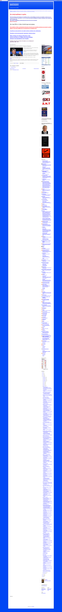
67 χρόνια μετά (43, 330)
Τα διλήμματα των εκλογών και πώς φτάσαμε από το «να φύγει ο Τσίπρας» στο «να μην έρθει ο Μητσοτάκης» (46, 251)
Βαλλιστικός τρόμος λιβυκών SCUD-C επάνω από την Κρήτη (47, 498)
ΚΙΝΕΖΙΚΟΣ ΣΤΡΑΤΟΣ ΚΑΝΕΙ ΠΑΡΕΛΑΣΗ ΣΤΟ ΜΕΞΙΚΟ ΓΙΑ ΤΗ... (47, 419)
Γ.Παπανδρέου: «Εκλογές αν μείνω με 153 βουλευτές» (47, 513)
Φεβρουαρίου (44, 572)
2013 (43, 374)
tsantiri (43, 258)
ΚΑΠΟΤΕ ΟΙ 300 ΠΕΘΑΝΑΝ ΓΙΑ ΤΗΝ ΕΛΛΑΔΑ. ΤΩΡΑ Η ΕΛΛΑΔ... (47, 410)
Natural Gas (43, 59)
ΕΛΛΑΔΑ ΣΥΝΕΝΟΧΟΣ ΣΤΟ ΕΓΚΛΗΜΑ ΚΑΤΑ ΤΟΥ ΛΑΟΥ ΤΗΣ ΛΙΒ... (47, 501)
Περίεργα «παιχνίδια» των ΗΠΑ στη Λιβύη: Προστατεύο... (47, 521)
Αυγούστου (44, 381)
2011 (43, 376)
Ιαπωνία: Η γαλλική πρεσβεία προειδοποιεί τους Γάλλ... (46, 559)
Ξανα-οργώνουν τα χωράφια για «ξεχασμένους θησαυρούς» (46, 393)
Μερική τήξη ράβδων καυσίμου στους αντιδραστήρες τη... (47, 402)
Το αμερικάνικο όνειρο (45, 463)
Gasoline (43, 60)
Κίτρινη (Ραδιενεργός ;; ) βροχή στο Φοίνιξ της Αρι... (47, 427)
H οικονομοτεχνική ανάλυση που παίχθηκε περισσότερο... (46, 534)
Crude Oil (43, 58)
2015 (43, 372)
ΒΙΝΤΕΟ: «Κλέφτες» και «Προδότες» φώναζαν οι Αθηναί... (47, 455)
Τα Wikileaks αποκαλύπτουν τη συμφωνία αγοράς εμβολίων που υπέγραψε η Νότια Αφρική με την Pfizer (46, 165)
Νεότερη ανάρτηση (12, 68)
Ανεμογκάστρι (44, 317)
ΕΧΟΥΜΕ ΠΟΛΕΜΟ (44, 313)
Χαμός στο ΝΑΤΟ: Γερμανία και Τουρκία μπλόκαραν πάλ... (47, 492)
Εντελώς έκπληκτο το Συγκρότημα (45, 341)
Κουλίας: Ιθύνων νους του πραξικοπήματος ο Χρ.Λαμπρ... (46, 548)
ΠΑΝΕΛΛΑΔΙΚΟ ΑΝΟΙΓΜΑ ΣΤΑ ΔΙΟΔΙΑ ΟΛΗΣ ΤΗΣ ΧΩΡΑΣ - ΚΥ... (47, 438)
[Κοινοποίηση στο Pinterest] (23, 63)
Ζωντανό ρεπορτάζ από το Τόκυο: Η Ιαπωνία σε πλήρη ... (47, 448)
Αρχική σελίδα (24, 68)
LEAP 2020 (43, 279)
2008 (43, 576)
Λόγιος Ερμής (44, 253)
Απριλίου (44, 385)
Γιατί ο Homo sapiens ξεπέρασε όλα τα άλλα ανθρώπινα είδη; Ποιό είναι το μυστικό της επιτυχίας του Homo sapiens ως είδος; (46, 220)
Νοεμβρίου (44, 378)
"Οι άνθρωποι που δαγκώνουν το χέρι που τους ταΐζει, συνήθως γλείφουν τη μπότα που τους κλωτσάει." (46, 277)
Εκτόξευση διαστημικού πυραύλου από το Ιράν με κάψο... (47, 530)
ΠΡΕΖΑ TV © (43, 236)
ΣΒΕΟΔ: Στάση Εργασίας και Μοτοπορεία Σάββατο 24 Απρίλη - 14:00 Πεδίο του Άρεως (46, 234)
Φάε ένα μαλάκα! (44, 315)
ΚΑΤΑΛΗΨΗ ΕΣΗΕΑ (44, 233)
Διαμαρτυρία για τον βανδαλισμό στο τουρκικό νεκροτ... (47, 408)
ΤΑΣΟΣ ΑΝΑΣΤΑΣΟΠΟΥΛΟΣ (45, 181)
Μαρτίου (44, 386)
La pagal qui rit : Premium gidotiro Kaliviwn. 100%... (47, 494)
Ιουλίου (44, 382)
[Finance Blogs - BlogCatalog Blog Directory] (44, 590)
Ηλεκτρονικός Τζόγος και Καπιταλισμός (47, 394)
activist (43, 345)
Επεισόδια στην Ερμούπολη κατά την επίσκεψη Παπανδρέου (47, 491)
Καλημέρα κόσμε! (44, 227)
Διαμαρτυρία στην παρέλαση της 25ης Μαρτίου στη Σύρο (47, 444)
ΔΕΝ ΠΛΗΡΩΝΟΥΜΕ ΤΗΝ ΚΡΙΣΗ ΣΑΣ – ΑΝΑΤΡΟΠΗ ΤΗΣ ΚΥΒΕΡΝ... (47, 507)
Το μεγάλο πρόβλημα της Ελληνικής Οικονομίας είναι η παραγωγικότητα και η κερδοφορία (46, 207)
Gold (42, 62)
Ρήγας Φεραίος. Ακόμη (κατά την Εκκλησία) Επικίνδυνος (46, 451)
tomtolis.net (43, 346)
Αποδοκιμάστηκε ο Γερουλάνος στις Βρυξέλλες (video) (47, 468)
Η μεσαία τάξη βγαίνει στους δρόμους (46, 312)
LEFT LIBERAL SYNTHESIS (45, 299)
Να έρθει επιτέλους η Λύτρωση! (45, 239)
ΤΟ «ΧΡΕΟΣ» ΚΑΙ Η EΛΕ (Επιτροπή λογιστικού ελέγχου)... (47, 557)
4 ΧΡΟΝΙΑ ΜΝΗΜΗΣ (44, 314)
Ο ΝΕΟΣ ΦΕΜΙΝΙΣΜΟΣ (44, 209)
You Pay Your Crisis (44, 311)
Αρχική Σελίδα (44, 276)
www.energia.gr (44, 255)
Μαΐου (43, 384)
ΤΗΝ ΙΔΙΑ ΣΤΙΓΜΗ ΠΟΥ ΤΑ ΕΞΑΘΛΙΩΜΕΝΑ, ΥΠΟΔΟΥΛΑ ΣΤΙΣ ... (47, 449)
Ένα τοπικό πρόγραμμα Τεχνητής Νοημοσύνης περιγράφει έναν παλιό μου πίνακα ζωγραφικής (46, 198)
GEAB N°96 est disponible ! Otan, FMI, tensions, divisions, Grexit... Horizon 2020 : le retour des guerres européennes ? (46, 281)
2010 (43, 574)
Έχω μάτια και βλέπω (44, 175)
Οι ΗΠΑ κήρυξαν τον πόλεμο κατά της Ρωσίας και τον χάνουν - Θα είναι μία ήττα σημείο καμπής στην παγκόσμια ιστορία (46, 225)
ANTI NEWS (43, 173)
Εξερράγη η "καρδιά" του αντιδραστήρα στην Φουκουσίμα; (47, 560)
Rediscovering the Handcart (45, 200)
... (42, 290)
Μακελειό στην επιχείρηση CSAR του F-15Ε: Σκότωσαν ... (47, 475)
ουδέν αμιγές (43, 353)
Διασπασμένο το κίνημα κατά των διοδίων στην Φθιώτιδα (46, 441)
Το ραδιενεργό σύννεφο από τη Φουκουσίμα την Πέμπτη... (46, 478)
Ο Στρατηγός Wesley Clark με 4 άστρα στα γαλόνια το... (47, 512)
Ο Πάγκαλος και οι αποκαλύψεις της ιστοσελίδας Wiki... (47, 489)
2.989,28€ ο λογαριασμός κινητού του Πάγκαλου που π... (47, 480)
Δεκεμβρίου (44, 377)
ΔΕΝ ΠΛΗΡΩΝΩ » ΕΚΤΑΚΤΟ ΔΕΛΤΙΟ (46, 269)
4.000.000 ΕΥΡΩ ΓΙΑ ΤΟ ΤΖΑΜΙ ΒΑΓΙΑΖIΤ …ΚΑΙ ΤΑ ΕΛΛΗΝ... (46, 433)
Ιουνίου (44, 383)
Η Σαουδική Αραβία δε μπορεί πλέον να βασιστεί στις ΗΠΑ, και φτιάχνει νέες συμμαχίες (46, 190)
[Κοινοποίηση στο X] (21, 63)
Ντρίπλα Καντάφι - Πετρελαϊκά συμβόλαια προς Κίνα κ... (46, 522)
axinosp (14, 4)
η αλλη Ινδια (43, 288)
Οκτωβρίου (44, 379)
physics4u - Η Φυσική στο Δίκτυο (46, 218)
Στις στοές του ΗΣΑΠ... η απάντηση (47, 430)
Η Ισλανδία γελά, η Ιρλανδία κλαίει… (46, 334)
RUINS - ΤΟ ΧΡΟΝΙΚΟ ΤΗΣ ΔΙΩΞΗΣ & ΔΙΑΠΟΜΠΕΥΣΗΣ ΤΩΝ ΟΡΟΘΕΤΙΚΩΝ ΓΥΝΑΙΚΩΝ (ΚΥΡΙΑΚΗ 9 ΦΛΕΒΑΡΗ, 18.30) (46, 303)
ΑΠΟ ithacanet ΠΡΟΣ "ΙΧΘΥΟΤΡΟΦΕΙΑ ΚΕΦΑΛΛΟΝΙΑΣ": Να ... (47, 414)
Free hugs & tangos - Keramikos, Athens (47, 482)
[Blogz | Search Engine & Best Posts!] (49, 590)
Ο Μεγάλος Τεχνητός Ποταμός (46, 518)
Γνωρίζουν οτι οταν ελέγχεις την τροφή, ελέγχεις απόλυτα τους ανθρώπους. (25, 30)
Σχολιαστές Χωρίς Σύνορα (45, 262)
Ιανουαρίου (44, 573)
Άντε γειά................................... (45, 321)
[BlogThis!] (20, 63)
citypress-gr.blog (44, 284)
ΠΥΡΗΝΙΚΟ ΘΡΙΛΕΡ (45, 552)
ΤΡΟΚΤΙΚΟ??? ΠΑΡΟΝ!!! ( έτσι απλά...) (46, 310)
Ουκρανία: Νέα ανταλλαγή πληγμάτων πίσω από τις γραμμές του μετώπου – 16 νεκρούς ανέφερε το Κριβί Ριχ (46, 162)
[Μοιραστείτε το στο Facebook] (22, 63)
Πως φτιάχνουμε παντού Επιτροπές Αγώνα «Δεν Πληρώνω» (47, 517)
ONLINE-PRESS (44, 264)
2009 (43, 575)
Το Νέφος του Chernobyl (45, 426)
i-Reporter (43, 350)
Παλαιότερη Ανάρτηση (36, 68)
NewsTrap (43, 347)
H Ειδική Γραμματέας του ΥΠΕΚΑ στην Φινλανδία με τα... (47, 405)
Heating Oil (43, 61)
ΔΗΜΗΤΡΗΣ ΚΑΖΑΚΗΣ (45, 221)
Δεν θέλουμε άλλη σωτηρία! (45, 328)
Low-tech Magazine (44, 199)
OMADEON (43, 196)
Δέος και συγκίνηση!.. (44, 204)
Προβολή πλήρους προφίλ (47, 580)
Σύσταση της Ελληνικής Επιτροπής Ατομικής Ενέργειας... (47, 544)
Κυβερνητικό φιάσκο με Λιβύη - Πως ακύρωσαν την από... (47, 500)
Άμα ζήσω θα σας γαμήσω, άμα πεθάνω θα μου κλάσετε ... (47, 457)
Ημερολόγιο (43, 354)
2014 (43, 373)
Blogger (33, 606)
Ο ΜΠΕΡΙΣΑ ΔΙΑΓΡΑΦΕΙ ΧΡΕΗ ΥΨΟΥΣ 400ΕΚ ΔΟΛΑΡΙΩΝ (47, 432)
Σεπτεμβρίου (44, 380)
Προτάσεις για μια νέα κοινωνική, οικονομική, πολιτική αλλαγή (22, 33)
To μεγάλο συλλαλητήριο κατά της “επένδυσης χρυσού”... (46, 406)
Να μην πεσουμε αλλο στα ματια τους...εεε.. (46, 295)
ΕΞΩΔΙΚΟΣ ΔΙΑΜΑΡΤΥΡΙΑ (46, 504)
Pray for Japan (44, 554)
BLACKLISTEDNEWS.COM (45, 338)
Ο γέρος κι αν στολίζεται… (46, 481)
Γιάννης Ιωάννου (44, 201)
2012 (43, 375)
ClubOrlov (43, 274)
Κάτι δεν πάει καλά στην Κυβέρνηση (46, 325)
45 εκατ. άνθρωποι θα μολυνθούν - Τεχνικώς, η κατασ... (47, 539)
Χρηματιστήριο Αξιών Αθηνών (45, 282)
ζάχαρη (43, 246)
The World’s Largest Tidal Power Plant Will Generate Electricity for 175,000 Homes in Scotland (46, 293)
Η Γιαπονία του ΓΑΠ (45, 553)
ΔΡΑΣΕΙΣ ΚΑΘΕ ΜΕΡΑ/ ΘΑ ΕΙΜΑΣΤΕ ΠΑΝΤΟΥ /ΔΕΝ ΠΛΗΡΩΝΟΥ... (47, 505)
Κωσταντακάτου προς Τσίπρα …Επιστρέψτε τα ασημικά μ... (46, 460)
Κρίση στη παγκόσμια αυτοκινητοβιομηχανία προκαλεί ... (47, 387)
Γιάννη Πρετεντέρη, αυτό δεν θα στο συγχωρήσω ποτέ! (47, 417)
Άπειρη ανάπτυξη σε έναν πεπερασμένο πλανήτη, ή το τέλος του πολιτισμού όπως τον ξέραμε (46, 306)
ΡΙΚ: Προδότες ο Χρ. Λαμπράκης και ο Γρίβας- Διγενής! (47, 527)
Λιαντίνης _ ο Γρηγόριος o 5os (46, 454)
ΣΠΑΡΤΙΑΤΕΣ (44, 248)
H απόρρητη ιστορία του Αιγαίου (45, 323)
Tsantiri (11, 58)
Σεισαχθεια (43, 326)
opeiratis (43, 329)
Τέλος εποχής (43, 308)
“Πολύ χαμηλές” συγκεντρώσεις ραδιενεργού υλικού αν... (46, 536)
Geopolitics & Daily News (45, 331)
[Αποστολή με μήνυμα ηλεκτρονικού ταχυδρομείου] (20, 63)
